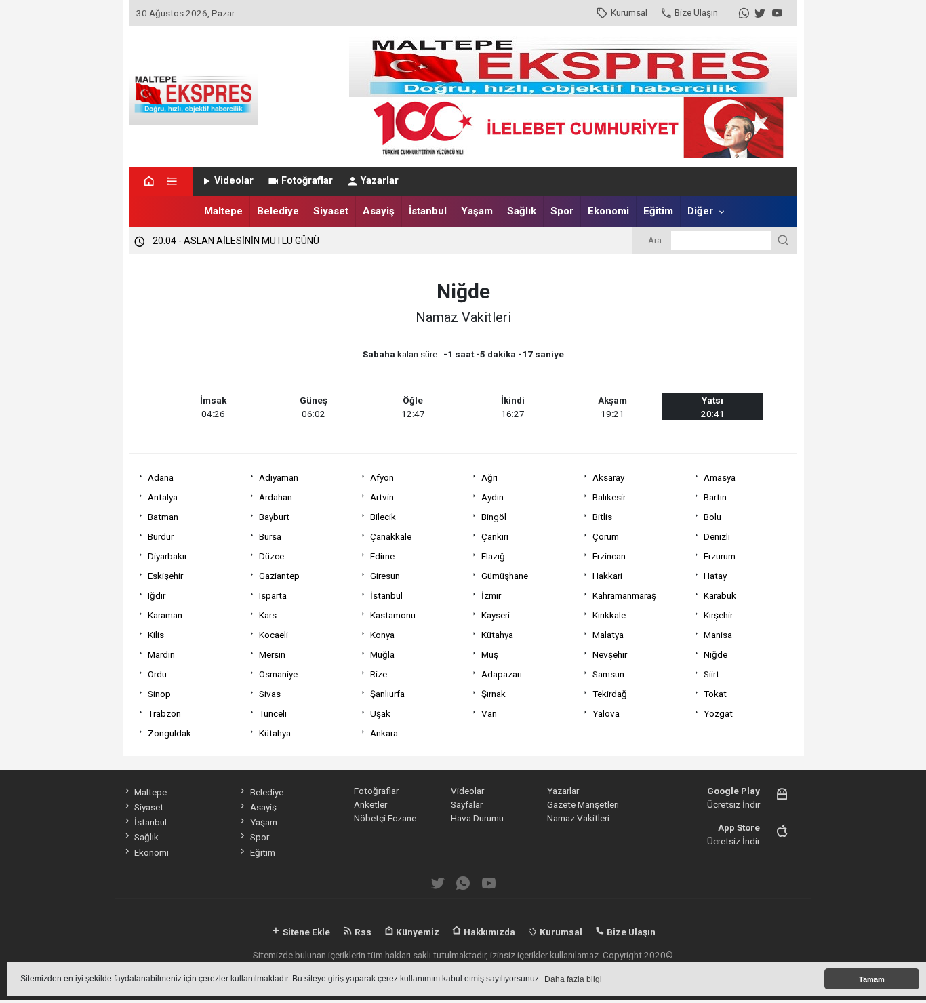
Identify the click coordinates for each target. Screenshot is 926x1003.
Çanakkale (390, 536)
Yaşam (477, 211)
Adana (161, 477)
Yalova (606, 713)
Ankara (384, 733)
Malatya (608, 634)
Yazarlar (380, 180)
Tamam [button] (872, 979)
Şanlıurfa (387, 693)
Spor (561, 211)
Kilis (156, 634)
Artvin (382, 497)
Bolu (712, 516)
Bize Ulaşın (696, 12)
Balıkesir (609, 497)
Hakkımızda (488, 931)
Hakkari (607, 575)
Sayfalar (467, 804)
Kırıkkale (609, 615)
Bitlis (602, 516)
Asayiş (379, 211)
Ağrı (489, 477)
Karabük (720, 595)
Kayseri (495, 615)
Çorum (605, 536)
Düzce (271, 556)
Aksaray (608, 477)
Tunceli (273, 713)
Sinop (159, 693)
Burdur (161, 536)
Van (489, 713)
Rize (378, 674)
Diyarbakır (167, 556)
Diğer (700, 211)
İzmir (491, 595)
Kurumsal (629, 12)
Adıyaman (278, 477)
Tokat (715, 693)
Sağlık (521, 211)
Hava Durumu (477, 817)
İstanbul (428, 211)
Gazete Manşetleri (583, 804)
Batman (163, 516)
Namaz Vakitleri (578, 817)
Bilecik (383, 516)
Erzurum (720, 556)
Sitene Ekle (305, 931)
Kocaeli (273, 634)
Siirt (711, 674)
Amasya (720, 477)
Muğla (382, 654)
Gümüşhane (504, 575)
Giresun (385, 575)
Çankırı (494, 536)
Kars (268, 615)
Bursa (270, 536)
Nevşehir (609, 654)
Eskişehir (165, 575)
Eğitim (658, 211)
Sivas (270, 693)
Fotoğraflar (307, 180)
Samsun (608, 674)
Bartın (715, 497)
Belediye (278, 211)
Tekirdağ (609, 693)
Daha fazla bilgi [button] (573, 979)
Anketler (370, 804)
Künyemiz (416, 931)
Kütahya (497, 634)
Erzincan (609, 556)
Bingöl (493, 516)
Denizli (717, 536)
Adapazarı (501, 674)
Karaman (165, 615)
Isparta (273, 595)
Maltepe (223, 211)
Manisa (718, 634)
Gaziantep (279, 575)
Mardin (161, 654)
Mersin (272, 654)
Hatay (715, 575)
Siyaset (330, 211)
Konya (382, 634)
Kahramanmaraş (624, 595)
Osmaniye (278, 674)
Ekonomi (608, 211)
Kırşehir (718, 615)
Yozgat (718, 713)
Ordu (157, 674)
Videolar (234, 180)
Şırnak (493, 693)
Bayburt (274, 516)
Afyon (382, 477)
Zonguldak (169, 733)
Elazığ (493, 556)
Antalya (163, 497)
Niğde (715, 654)
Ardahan (275, 497)
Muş (489, 654)
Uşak (380, 713)
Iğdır (156, 595)
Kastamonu (393, 615)
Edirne (382, 556)
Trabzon (164, 713)
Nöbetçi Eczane (385, 817)
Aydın (492, 497)
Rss (362, 931)
